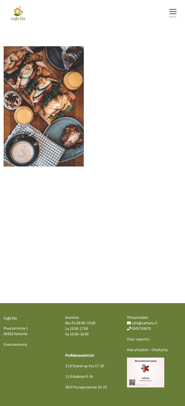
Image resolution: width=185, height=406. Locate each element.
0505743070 (141, 328)
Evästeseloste (15, 344)
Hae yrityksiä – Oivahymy (147, 349)
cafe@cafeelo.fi (144, 322)
